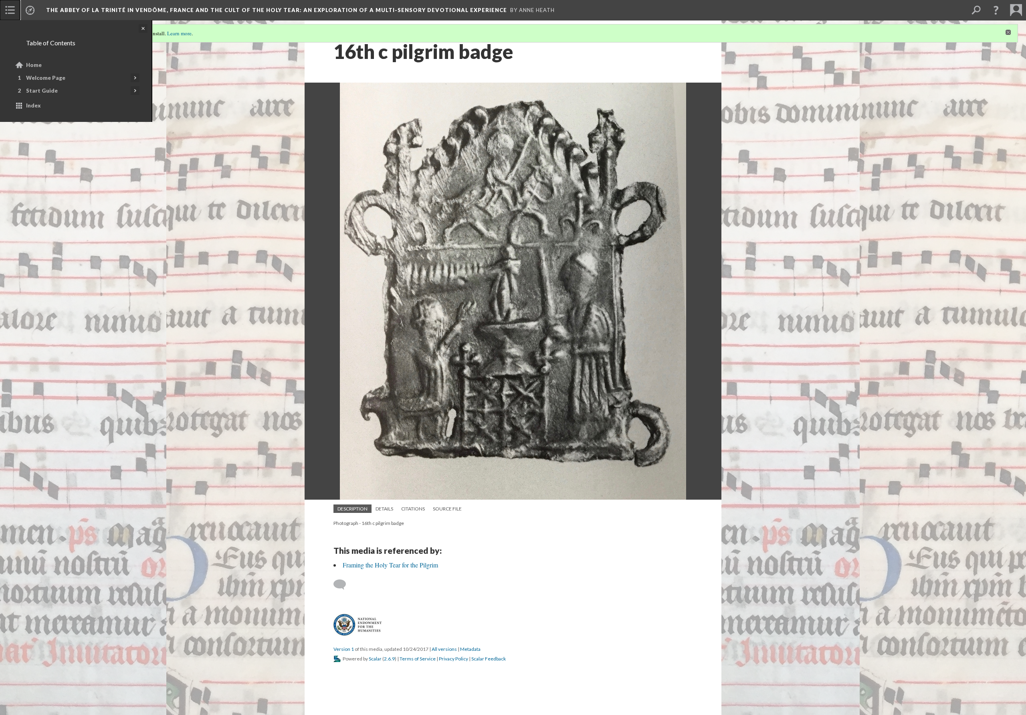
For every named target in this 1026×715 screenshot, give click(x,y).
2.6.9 (389, 659)
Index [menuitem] (33, 105)
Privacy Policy (453, 659)
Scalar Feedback (488, 659)
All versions (444, 649)
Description (352, 509)
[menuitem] (10, 10)
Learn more (179, 33)
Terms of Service (418, 659)
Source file (447, 509)
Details (384, 509)
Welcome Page (45, 78)
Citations (413, 509)
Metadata (470, 649)
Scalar (375, 659)
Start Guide (42, 90)
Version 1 (343, 649)
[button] (996, 10)
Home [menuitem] (34, 65)
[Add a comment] (343, 584)
